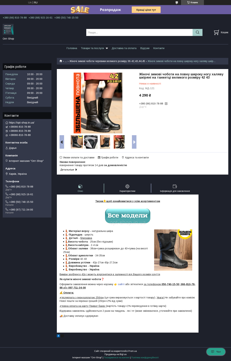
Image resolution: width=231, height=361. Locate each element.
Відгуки (144, 48)
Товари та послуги (92, 48)
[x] (62, 336)
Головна (71, 48)
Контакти (158, 48)
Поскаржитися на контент (117, 357)
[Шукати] (197, 32)
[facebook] (58, 336)
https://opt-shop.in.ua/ (21, 122)
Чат (218, 351)
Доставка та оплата (124, 48)
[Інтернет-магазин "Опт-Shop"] (42, 29)
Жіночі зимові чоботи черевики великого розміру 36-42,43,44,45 (107, 61)
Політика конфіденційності (145, 357)
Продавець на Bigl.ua (115, 354)
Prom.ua (132, 351)
